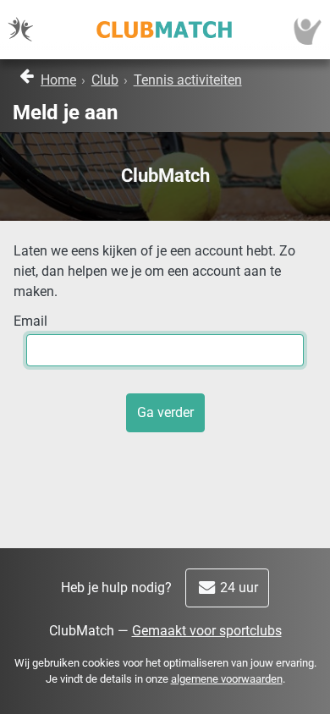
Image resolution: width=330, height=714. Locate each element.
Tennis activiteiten (188, 80)
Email (30, 321)
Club (104, 80)
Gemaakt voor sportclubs (207, 631)
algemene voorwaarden (227, 679)
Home (58, 80)
